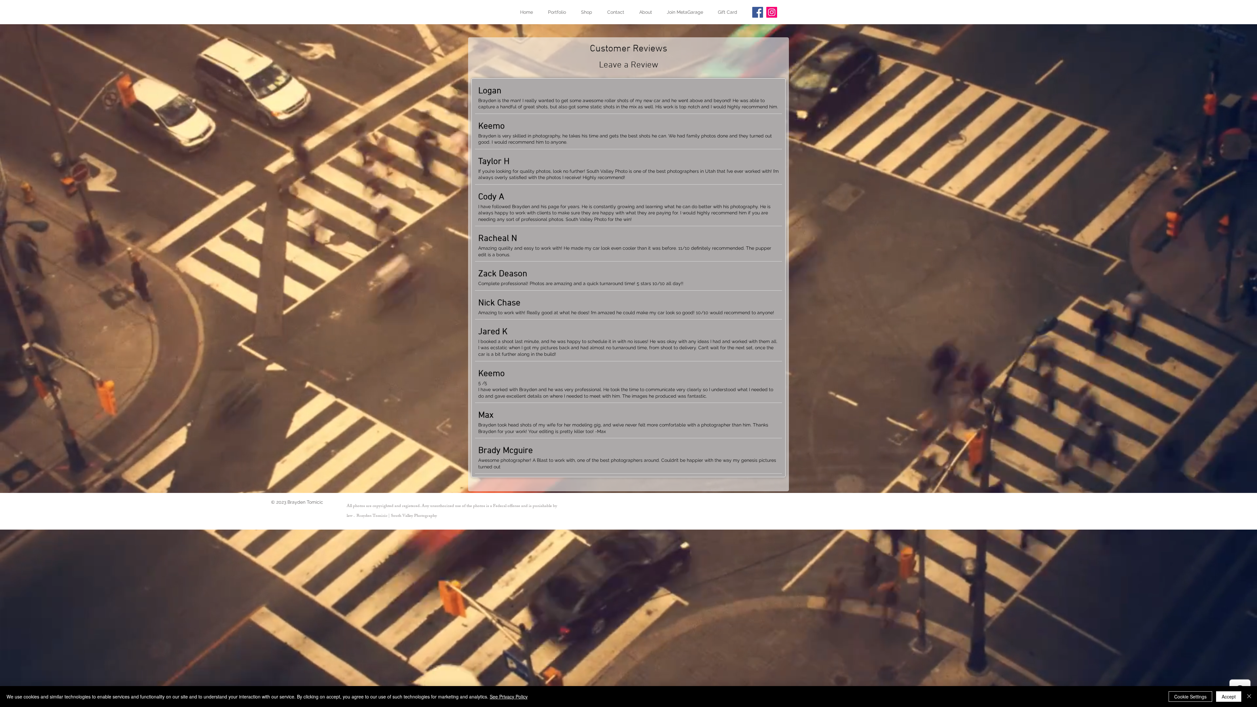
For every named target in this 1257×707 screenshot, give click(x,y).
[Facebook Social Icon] (757, 12)
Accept (1229, 696)
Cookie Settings (1190, 696)
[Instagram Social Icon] (771, 12)
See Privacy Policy (509, 696)
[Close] (1249, 696)
